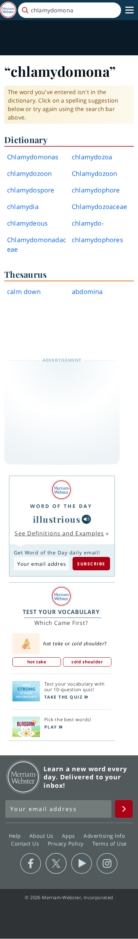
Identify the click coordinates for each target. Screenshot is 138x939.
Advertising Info (105, 835)
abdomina (87, 291)
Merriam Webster (23, 776)
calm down (24, 291)
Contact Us (26, 843)
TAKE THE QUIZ (63, 697)
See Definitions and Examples (59, 533)
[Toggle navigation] (129, 10)
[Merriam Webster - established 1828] (8, 10)
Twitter (56, 863)
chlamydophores (97, 239)
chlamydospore (30, 190)
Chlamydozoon (94, 173)
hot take (36, 662)
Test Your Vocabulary (61, 612)
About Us (42, 835)
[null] (86, 519)
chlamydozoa (92, 157)
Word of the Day (61, 506)
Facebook (30, 863)
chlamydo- (88, 223)
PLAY (50, 727)
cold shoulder (87, 662)
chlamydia (23, 206)
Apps (69, 835)
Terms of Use (109, 843)
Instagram (107, 863)
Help (16, 835)
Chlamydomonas (33, 157)
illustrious (57, 519)
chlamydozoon (29, 173)
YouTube (81, 863)
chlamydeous (27, 223)
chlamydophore (96, 190)
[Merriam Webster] (61, 490)
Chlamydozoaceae (99, 206)
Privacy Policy (67, 843)
